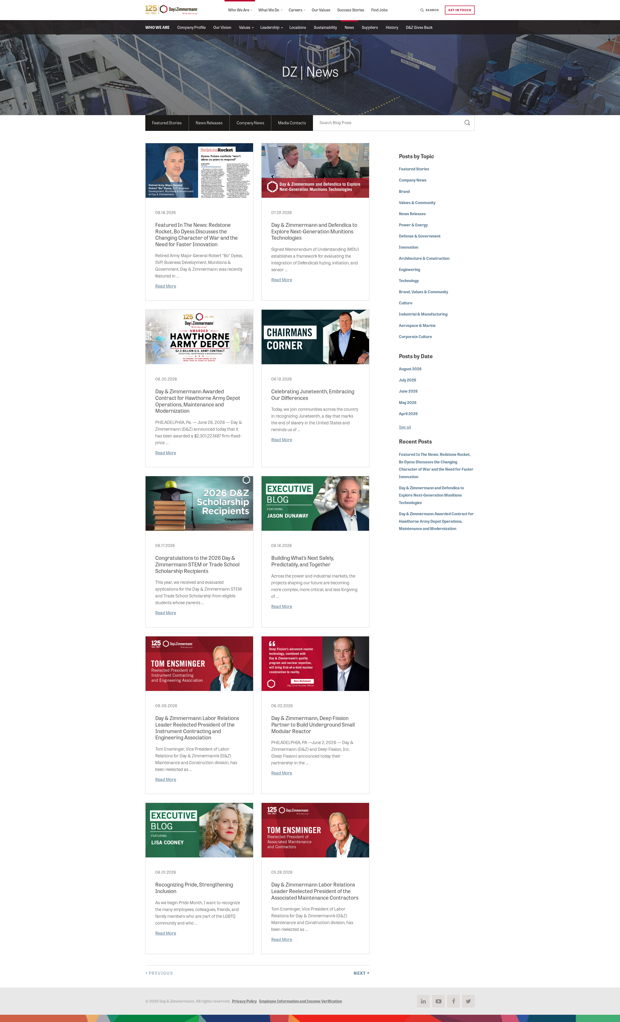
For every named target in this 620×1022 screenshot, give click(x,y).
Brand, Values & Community (423, 291)
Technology (409, 280)
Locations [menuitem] (297, 27)
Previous (161, 972)
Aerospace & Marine (417, 325)
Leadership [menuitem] (269, 27)
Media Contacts (292, 122)
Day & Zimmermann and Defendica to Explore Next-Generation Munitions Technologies (431, 495)
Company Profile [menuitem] (191, 27)
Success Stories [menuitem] (350, 10)
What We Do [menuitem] (268, 10)
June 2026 (408, 391)
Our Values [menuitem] (321, 10)
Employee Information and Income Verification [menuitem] (300, 1001)
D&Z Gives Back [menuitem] (419, 27)
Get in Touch (459, 10)
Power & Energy (413, 225)
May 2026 (408, 402)
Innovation (408, 247)
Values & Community (417, 202)
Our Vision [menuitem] (222, 27)
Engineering (409, 269)
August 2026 (410, 369)
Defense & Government (420, 236)
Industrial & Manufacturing (423, 314)
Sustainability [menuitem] (325, 27)
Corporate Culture (415, 336)
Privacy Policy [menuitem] (244, 1001)
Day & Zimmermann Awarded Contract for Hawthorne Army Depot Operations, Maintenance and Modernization (436, 521)
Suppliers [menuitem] (370, 27)
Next (360, 972)
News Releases (209, 122)
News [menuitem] (349, 27)
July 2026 (407, 380)
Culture (405, 303)
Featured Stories (167, 122)
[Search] (467, 123)
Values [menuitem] (244, 27)
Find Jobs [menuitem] (379, 10)
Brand (404, 191)
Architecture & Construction (424, 258)
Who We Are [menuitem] (238, 10)
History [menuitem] (392, 27)
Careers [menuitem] (295, 10)
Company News (250, 122)
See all (405, 427)
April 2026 (408, 413)
